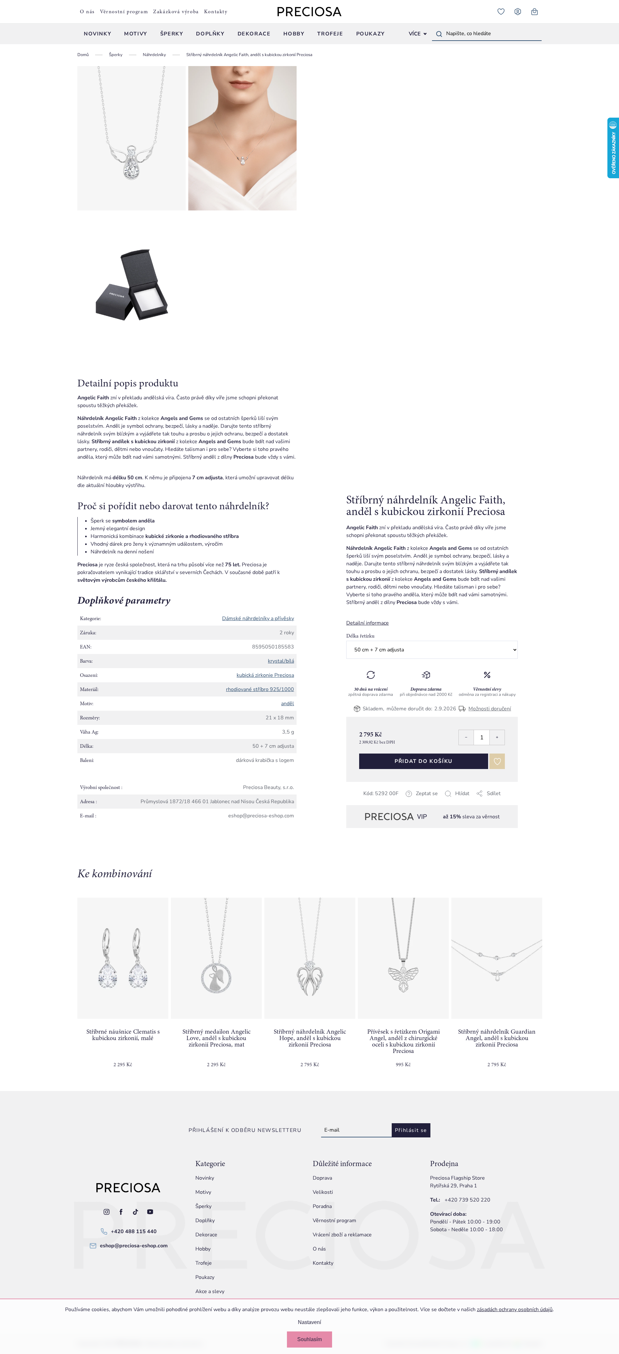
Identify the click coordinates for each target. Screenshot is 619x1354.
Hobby (203, 1248)
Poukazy (204, 1277)
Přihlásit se (411, 1130)
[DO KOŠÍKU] (122, 958)
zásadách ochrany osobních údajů (515, 1309)
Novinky (204, 1178)
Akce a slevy (209, 1291)
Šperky (203, 1206)
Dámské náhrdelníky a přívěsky (258, 618)
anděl (287, 703)
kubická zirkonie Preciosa (265, 675)
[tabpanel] (122, 988)
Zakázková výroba (176, 11)
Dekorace (206, 1234)
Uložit (379, 801)
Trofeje (203, 1263)
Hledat (439, 34)
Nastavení (309, 1322)
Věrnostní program (124, 11)
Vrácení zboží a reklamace (342, 1234)
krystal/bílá (281, 661)
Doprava (322, 1178)
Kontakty (216, 11)
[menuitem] (97, 34)
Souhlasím (309, 1339)
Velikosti (323, 1192)
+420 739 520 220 (467, 1199)
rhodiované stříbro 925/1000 (260, 689)
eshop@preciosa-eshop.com (134, 1245)
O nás (87, 11)
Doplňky (205, 1220)
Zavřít (391, 801)
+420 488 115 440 (134, 1231)
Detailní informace (367, 623)
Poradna (322, 1206)
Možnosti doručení (489, 708)
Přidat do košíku (424, 761)
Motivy (203, 1192)
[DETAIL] (309, 958)
